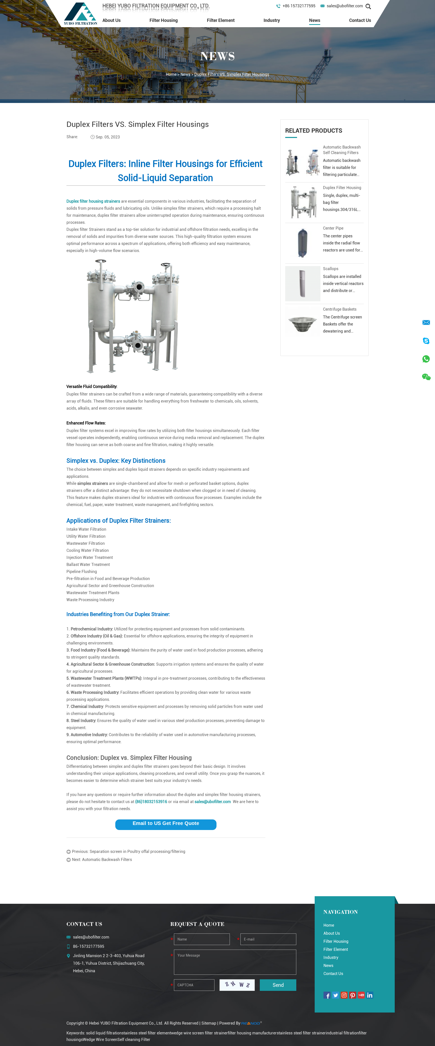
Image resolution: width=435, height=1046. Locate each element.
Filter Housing (164, 20)
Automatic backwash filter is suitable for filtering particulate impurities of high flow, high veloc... (343, 174)
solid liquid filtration (104, 1033)
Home (171, 74)
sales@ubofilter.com (345, 6)
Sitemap (208, 1023)
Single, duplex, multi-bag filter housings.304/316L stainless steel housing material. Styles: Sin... (343, 209)
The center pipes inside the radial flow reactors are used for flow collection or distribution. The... (341, 250)
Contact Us (360, 20)
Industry (272, 20)
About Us (111, 20)
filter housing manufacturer (252, 1033)
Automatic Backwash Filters (107, 859)
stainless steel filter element (146, 1033)
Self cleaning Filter (133, 1039)
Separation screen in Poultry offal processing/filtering (137, 851)
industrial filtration (342, 1033)
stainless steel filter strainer (301, 1033)
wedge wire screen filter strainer (199, 1033)
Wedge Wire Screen (100, 1039)
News (314, 20)
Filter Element (221, 20)
